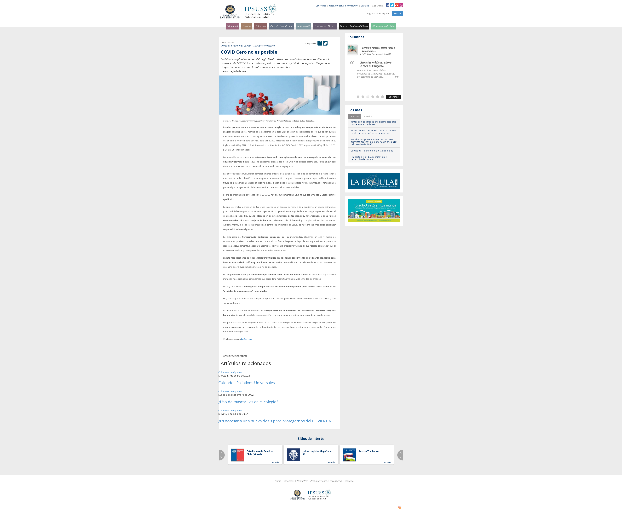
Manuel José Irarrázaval (264, 45)
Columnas (261, 26)
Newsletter (302, 480)
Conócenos (321, 5)
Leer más (393, 96)
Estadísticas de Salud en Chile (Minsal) (260, 453)
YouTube (397, 5)
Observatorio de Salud (383, 26)
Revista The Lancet (369, 451)
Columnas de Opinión (241, 45)
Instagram (401, 5)
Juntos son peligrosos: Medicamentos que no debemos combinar (373, 123)
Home (278, 480)
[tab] (354, 116)
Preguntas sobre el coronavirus (343, 5)
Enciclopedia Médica (325, 26)
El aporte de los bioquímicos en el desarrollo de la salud (369, 158)
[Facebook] (319, 43)
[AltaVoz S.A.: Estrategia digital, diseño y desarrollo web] (400, 507)
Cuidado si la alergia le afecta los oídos (372, 150)
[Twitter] (325, 43)
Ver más (275, 462)
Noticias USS (303, 26)
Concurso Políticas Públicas (354, 26)
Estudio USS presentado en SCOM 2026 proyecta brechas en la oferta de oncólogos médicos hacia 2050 (374, 142)
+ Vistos (355, 116)
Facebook (388, 5)
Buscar (397, 13)
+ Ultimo (368, 116)
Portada (225, 45)
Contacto (365, 5)
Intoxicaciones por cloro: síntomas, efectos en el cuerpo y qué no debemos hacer (374, 131)
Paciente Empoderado (281, 26)
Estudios (246, 26)
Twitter (392, 5)
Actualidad (232, 26)
